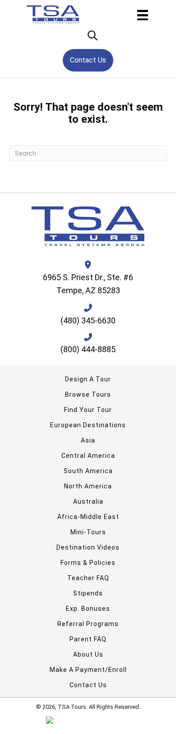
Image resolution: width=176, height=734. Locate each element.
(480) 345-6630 (88, 320)
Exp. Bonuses (88, 608)
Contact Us (88, 685)
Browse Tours (88, 394)
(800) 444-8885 (88, 349)
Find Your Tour (88, 409)
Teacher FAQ (88, 578)
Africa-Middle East (88, 516)
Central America (88, 455)
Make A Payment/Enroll (88, 669)
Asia (88, 440)
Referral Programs (88, 623)
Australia (88, 501)
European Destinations (88, 425)
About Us (88, 654)
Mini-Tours (88, 532)
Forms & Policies (88, 562)
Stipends (88, 593)
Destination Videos (88, 547)
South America (88, 470)
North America (88, 486)
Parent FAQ (88, 639)
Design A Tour (88, 379)
